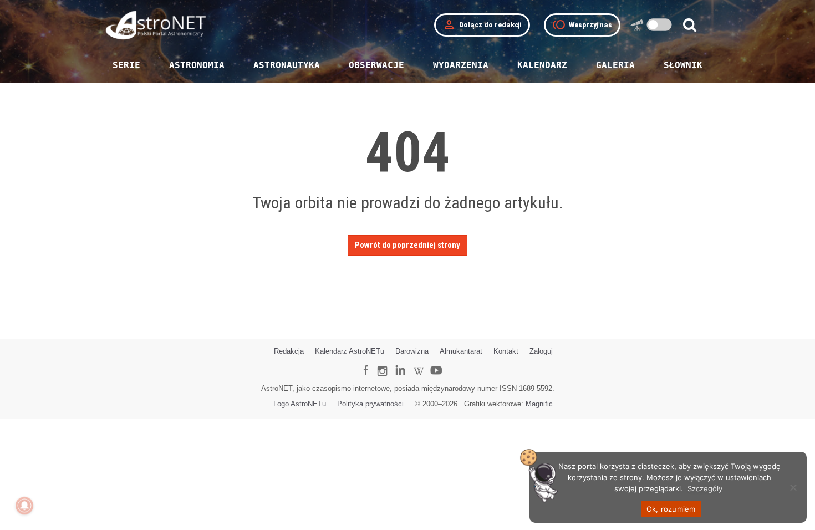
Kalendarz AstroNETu (349, 351)
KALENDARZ (542, 65)
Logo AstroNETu (299, 404)
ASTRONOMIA (197, 65)
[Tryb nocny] (659, 24)
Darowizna (412, 351)
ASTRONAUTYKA (286, 65)
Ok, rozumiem (671, 508)
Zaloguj (541, 351)
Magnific (539, 404)
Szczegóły (704, 488)
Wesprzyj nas (582, 25)
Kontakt (505, 351)
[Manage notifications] (24, 505)
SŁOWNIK (683, 65)
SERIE (126, 65)
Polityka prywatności (370, 404)
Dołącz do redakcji (482, 25)
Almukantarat (461, 351)
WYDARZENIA (460, 65)
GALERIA (615, 65)
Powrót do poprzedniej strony (407, 245)
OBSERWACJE (376, 65)
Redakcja (289, 351)
